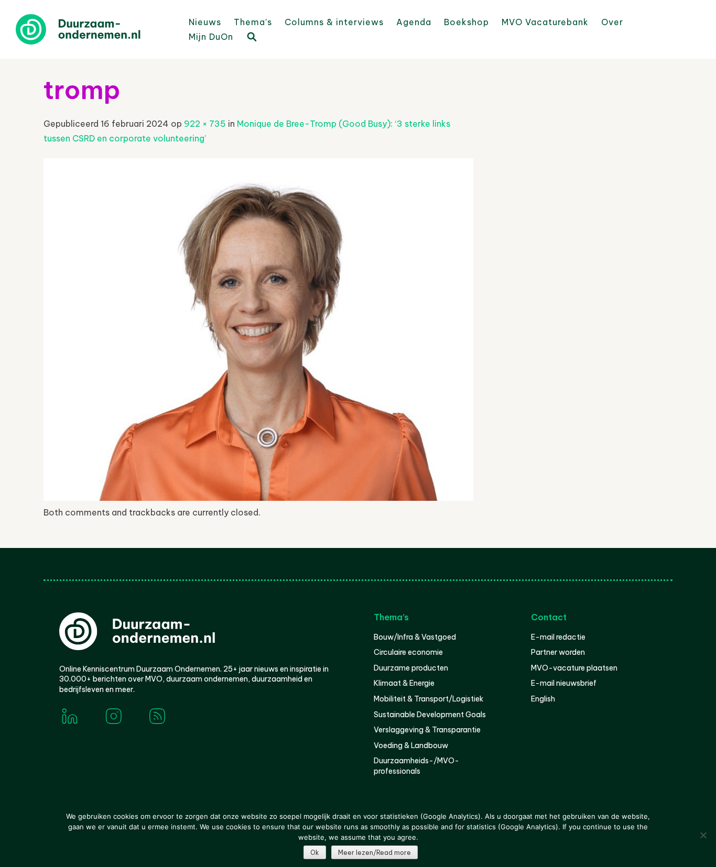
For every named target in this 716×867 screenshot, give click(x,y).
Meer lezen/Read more (374, 853)
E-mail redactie (558, 637)
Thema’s (253, 22)
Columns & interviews (334, 22)
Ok (314, 853)
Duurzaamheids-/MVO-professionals (416, 766)
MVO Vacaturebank (545, 22)
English (543, 699)
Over (612, 22)
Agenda (413, 22)
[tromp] (258, 497)
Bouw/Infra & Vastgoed (415, 637)
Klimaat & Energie (404, 683)
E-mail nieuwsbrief (563, 683)
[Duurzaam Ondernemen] (94, 29)
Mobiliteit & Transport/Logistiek (428, 699)
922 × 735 (205, 123)
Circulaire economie (408, 652)
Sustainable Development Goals (430, 714)
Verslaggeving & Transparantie (427, 729)
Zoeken (251, 36)
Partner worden (558, 652)
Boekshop (466, 22)
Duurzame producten (411, 668)
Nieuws (205, 22)
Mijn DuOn (211, 36)
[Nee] (703, 835)
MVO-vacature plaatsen (574, 668)
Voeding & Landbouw (411, 745)
